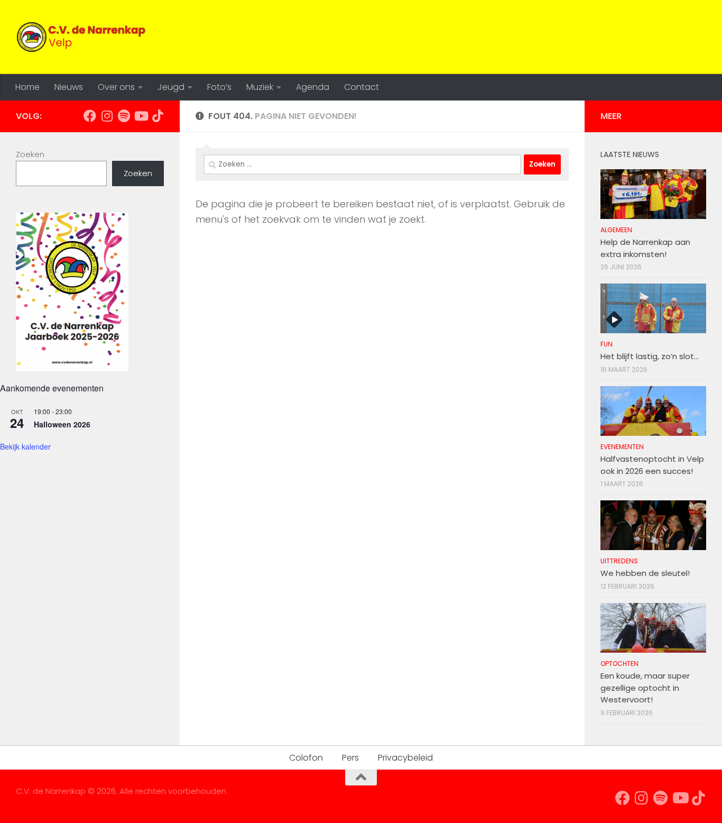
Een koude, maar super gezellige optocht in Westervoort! (645, 687)
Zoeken (30, 154)
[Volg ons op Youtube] (140, 115)
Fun (606, 344)
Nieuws (68, 87)
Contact (361, 87)
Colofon (306, 758)
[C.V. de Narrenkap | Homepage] (82, 37)
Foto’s (219, 87)
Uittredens (619, 560)
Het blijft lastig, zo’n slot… (649, 356)
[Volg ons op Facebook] (90, 115)
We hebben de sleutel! (645, 573)
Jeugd (171, 87)
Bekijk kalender (25, 446)
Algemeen (616, 229)
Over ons (116, 87)
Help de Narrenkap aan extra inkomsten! (645, 248)
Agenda (312, 87)
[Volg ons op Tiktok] (157, 115)
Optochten (619, 663)
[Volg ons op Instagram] (106, 115)
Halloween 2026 (62, 424)
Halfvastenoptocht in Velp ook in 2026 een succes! (652, 465)
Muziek (259, 87)
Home (27, 87)
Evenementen (622, 446)
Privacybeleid (405, 758)
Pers (350, 758)
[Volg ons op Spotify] (123, 115)
